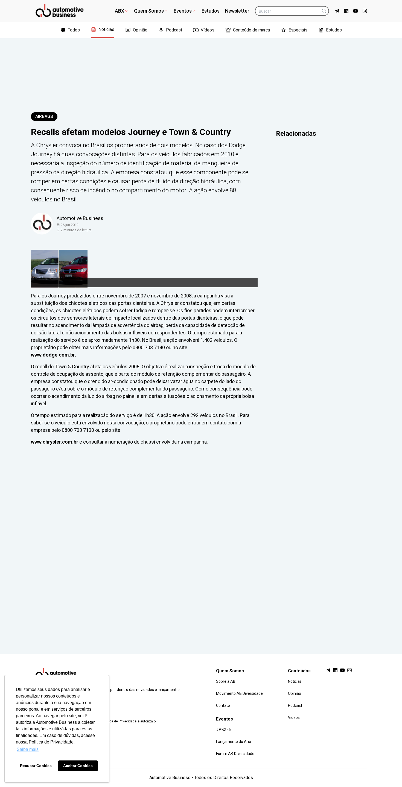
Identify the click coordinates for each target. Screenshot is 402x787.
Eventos (183, 11)
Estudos (211, 11)
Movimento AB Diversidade (239, 693)
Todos (74, 30)
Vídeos (207, 30)
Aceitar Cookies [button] (78, 765)
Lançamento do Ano (233, 741)
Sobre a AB (225, 681)
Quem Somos (149, 11)
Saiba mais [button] (28, 749)
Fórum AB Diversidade (235, 753)
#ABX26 (223, 729)
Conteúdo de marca (251, 30)
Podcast (174, 30)
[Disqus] (201, 544)
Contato (223, 705)
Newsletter (237, 11)
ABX (119, 11)
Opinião (140, 30)
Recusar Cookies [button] (36, 765)
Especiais (298, 30)
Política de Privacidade (119, 721)
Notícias (106, 29)
